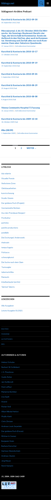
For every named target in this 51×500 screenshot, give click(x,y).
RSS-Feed (4, 329)
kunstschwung (7, 193)
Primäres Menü (47, 3)
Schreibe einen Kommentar (26, 46)
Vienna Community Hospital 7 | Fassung (20, 107)
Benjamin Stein (7, 441)
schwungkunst (7, 257)
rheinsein (5, 242)
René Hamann (7, 466)
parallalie (5, 232)
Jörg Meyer (6, 461)
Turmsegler (6, 267)
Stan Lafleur (6, 387)
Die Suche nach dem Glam (12, 262)
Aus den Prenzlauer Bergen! (13, 213)
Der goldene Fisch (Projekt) (12, 203)
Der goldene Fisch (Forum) (12, 431)
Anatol (4, 401)
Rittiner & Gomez (8, 436)
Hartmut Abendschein (10, 451)
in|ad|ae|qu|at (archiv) (10, 282)
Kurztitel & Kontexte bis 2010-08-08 (19, 96)
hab (18, 23)
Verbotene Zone (8, 183)
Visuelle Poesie (7, 178)
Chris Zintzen (7, 421)
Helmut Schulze (8, 362)
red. (3, 344)
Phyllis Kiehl (6, 416)
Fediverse (5, 334)
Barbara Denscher (9, 446)
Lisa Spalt (5, 397)
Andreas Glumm (8, 456)
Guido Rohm (6, 377)
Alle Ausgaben (7, 305)
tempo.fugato (7, 247)
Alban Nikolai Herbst (10, 411)
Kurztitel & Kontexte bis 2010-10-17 (19, 51)
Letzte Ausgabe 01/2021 (12, 310)
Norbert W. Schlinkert (10, 367)
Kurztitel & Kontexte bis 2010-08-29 (19, 85)
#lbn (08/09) (7, 130)
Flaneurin (5, 277)
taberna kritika (7, 272)
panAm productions (9, 228)
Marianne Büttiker (9, 392)
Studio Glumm (7, 198)
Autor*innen (7, 339)
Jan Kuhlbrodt (7, 382)
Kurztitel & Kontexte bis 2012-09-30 (19, 19)
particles (5, 223)
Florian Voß (6, 406)
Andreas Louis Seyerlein (11, 426)
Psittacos (5, 252)
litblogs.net (7, 3)
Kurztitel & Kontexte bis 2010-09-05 (19, 74)
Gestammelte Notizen (10, 208)
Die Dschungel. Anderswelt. (13, 237)
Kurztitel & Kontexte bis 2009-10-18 (19, 119)
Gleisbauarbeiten (8, 188)
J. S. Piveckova (7, 372)
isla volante (6, 173)
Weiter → (31, 148)
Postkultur (5, 218)
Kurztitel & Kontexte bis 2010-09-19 (19, 62)
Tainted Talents (8, 287)
